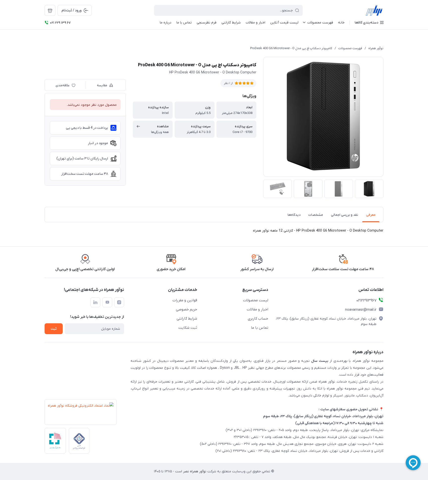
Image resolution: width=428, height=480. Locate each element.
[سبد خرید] (50, 10)
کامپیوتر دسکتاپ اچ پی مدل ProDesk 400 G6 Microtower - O (291, 48)
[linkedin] (95, 302)
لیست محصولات (255, 300)
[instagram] (119, 302)
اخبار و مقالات (257, 309)
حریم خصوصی (186, 309)
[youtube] (107, 302)
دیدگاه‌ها (294, 215)
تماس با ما (259, 327)
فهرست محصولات (350, 48)
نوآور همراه (375, 48)
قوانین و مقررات (184, 300)
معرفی (370, 215)
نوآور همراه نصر (194, 471)
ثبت (54, 329)
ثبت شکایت (187, 327)
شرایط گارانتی (187, 318)
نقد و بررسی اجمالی (344, 215)
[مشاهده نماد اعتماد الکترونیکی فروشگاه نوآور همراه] (79, 413)
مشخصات (315, 215)
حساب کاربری (258, 318)
